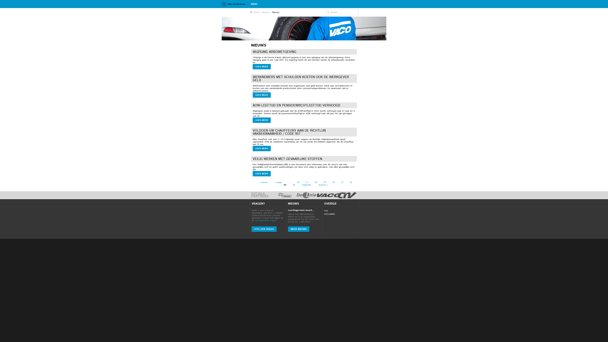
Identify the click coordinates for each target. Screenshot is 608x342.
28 (316, 182)
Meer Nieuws (299, 229)
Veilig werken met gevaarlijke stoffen (287, 159)
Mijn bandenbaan (236, 4)
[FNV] (285, 197)
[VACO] (329, 197)
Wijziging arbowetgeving (274, 52)
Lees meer (261, 66)
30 (333, 182)
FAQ (326, 210)
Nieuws (265, 12)
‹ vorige (278, 182)
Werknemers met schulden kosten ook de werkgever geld (301, 79)
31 (342, 182)
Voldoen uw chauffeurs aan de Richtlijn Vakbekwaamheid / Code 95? (289, 132)
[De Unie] (306, 197)
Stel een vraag (264, 229)
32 (351, 182)
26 (298, 182)
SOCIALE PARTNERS (260, 195)
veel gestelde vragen (265, 220)
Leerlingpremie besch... (301, 210)
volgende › (307, 185)
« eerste (263, 182)
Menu (254, 4)
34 (294, 185)
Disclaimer (329, 214)
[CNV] (347, 197)
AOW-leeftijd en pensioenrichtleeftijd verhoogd (296, 105)
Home (256, 12)
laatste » (323, 185)
